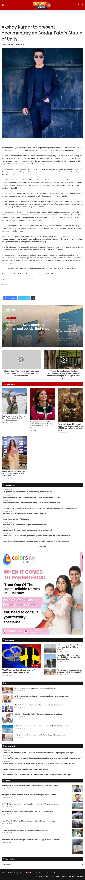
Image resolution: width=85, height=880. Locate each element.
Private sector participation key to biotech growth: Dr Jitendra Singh (69, 671)
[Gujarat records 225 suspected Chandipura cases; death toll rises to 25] (77, 815)
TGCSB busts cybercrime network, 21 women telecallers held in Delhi (18, 671)
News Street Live (8, 45)
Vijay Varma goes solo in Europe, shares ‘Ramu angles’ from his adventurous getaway (13, 418)
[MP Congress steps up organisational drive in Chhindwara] (7, 690)
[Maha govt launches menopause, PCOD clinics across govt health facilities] (77, 798)
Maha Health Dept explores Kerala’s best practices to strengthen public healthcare (31, 785)
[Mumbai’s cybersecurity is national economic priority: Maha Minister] (7, 708)
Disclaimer (63, 876)
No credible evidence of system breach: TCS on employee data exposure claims (68, 657)
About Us (39, 876)
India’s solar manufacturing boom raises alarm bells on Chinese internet (69, 647)
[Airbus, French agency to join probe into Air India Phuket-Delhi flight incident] (7, 729)
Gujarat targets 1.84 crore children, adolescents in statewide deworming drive (30, 821)
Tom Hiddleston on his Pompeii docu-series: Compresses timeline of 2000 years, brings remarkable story (70, 427)
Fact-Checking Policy (76, 876)
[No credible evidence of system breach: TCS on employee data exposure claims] (50, 661)
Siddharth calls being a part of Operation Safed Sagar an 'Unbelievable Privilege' (28, 326)
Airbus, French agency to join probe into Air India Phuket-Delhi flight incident (42, 726)
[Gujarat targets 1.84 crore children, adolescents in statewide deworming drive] (77, 824)
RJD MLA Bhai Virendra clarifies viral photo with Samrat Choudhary (38, 714)
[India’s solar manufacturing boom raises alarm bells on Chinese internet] (50, 648)
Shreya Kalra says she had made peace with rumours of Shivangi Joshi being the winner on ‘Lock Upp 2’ (41, 425)
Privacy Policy (54, 876)
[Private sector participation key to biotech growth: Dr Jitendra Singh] (50, 672)
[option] (42, 326)
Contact (45, 876)
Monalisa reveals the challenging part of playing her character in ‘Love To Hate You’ (13, 473)
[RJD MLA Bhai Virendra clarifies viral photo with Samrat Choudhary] (7, 718)
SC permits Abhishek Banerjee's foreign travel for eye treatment (25, 830)
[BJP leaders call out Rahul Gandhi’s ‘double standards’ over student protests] (7, 698)
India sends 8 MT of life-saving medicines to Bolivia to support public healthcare (31, 840)
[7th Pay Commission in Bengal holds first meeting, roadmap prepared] (7, 737)
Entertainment (10, 318)
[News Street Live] (42, 5)
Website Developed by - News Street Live (44, 873)
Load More (42, 546)
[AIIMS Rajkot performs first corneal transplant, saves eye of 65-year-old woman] (77, 806)
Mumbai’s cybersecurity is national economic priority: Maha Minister (39, 705)
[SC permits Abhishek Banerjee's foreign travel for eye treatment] (77, 833)
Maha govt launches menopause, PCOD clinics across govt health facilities (29, 795)
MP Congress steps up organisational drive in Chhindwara (35, 688)
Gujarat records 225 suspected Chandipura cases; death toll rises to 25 (27, 811)
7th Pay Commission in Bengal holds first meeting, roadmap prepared (40, 735)
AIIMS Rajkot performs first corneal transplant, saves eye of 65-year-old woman (30, 804)
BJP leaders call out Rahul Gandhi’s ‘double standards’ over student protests (42, 696)
